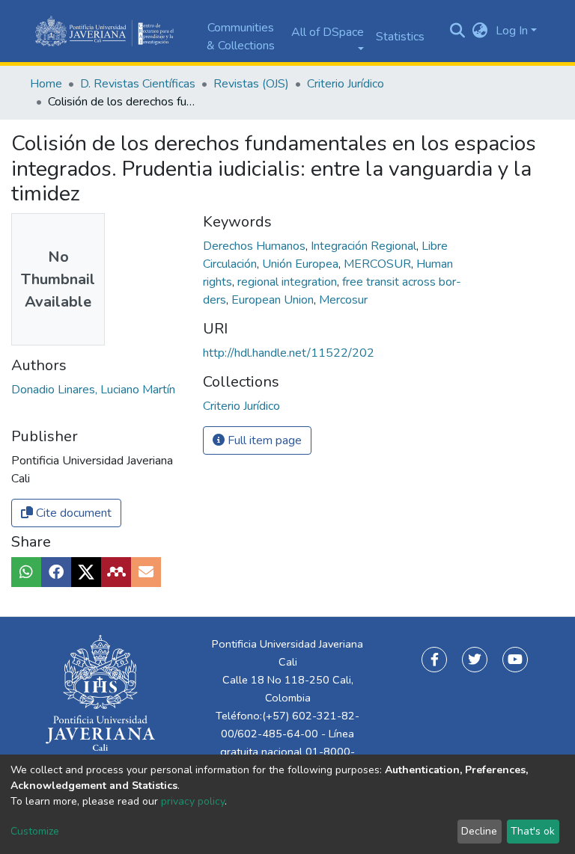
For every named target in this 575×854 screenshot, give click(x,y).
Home (46, 84)
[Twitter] (474, 659)
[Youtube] (515, 659)
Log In (512, 30)
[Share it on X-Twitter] (86, 572)
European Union (274, 300)
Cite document (72, 513)
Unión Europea (301, 264)
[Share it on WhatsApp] (26, 572)
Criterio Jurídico (345, 84)
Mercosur (343, 300)
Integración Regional (365, 246)
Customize (34, 831)
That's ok (533, 831)
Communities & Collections (241, 36)
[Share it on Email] (146, 572)
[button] (480, 31)
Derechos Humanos (255, 246)
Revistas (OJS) (251, 84)
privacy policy (193, 801)
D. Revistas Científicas (137, 84)
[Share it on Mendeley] (116, 572)
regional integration (288, 282)
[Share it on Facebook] (56, 572)
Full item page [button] (263, 440)
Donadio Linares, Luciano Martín (93, 389)
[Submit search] (458, 31)
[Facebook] (434, 659)
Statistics (400, 36)
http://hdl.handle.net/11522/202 (288, 353)
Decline (479, 831)
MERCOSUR (379, 264)
